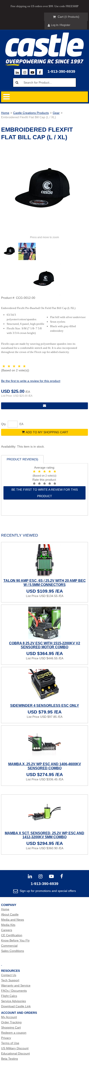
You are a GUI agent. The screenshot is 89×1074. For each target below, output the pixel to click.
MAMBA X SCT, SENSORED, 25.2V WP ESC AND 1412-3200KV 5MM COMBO (44, 835)
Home (5, 113)
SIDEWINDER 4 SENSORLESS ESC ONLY (44, 705)
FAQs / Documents (14, 990)
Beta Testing (9, 1058)
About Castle (10, 914)
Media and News (12, 919)
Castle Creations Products (31, 113)
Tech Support (10, 980)
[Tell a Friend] (44, 405)
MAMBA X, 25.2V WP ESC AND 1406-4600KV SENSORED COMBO (44, 766)
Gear (56, 113)
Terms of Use (10, 1043)
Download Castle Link (16, 1006)
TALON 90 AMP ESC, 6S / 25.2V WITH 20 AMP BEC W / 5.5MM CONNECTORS (44, 582)
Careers (6, 930)
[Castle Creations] (44, 44)
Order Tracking (11, 1022)
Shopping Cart (11, 1027)
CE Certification (11, 935)
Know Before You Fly (15, 940)
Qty (3, 424)
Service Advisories (13, 1001)
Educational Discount (15, 1053)
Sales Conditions (12, 951)
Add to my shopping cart (47, 432)
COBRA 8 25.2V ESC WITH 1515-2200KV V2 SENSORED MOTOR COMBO (44, 645)
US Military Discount (15, 1048)
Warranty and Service (15, 985)
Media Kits (8, 925)
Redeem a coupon (13, 1032)
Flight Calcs (9, 996)
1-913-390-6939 (61, 71)
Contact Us (8, 975)
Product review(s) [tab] (22, 459)
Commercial (9, 945)
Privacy (6, 1038)
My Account (9, 1017)
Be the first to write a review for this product (30, 381)
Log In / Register (60, 25)
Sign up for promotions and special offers (47, 891)
